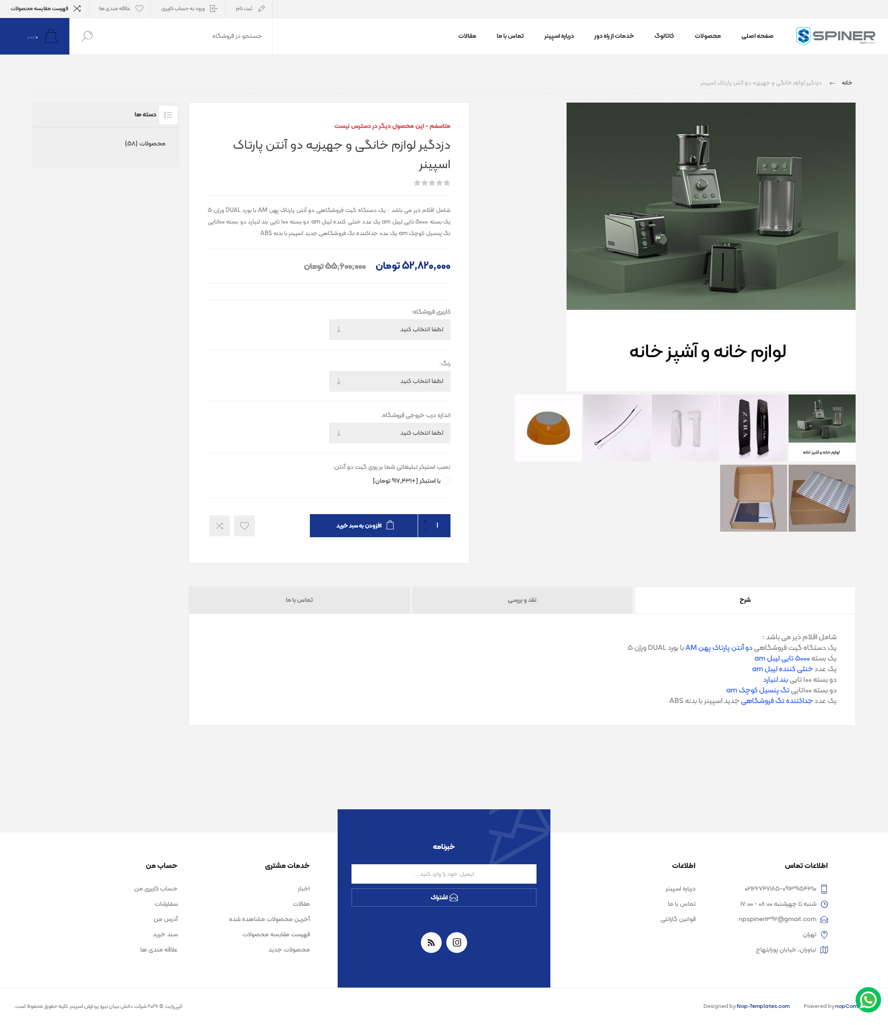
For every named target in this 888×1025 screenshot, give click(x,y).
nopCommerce (854, 1006)
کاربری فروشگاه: (430, 312)
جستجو (86, 36)
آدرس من (166, 919)
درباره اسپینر (681, 889)
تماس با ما (299, 600)
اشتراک (439, 898)
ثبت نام (244, 9)
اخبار (304, 889)
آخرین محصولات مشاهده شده (269, 919)
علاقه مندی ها (159, 950)
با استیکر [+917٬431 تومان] (407, 481)
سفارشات (166, 904)
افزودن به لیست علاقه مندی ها (244, 526)
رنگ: (444, 364)
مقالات (301, 904)
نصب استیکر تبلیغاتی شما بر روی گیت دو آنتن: (391, 467)
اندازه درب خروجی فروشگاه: (415, 415)
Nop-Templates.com (763, 1006)
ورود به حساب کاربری (183, 9)
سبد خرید (165, 935)
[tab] (744, 600)
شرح (745, 600)
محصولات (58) (145, 144)
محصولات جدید (289, 950)
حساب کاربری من (156, 889)
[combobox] (188, 36)
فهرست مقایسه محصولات (39, 9)
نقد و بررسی (522, 600)
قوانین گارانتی (678, 919)
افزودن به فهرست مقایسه (219, 526)
